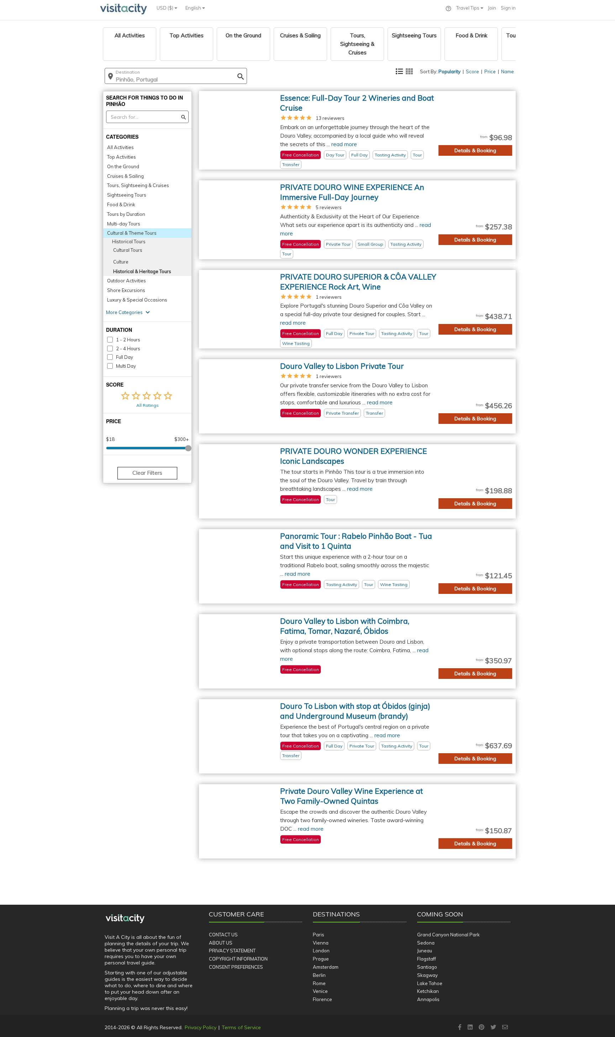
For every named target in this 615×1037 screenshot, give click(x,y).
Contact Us (223, 934)
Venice (320, 991)
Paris (318, 934)
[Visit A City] (125, 918)
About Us (220, 943)
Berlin (319, 975)
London (321, 950)
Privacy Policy (200, 1027)
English (193, 8)
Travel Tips (468, 8)
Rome (319, 983)
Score (472, 71)
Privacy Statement (232, 950)
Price (490, 71)
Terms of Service (241, 1027)
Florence (322, 999)
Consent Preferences (236, 967)
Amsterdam (325, 967)
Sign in (508, 8)
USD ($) (165, 8)
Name (507, 71)
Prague (321, 959)
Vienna (320, 943)
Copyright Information (238, 959)
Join (492, 8)
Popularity (449, 71)
